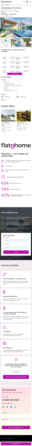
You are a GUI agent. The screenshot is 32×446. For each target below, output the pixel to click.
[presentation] (30, 42)
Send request (16, 371)
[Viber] (7, 406)
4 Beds (4, 57)
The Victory (26, 127)
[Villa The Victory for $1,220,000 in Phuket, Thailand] (24, 115)
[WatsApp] (3, 406)
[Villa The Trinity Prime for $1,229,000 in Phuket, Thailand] (8, 115)
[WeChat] (15, 406)
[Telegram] (11, 406)
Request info (16, 443)
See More (14, 73)
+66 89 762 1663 (10, 400)
